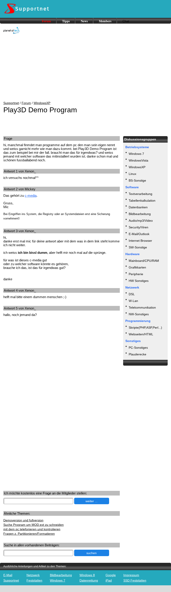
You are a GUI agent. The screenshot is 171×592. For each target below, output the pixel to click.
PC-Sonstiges (138, 347)
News (84, 21)
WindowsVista (138, 160)
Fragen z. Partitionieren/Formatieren (29, 533)
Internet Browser (140, 240)
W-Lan (133, 301)
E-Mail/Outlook (139, 234)
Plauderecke (137, 354)
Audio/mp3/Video (141, 220)
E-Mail (7, 575)
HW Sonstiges (139, 281)
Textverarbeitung (140, 194)
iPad (109, 580)
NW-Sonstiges (139, 314)
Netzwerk (33, 575)
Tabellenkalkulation (142, 200)
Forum (46, 21)
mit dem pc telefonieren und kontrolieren (31, 529)
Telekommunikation (142, 307)
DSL (132, 294)
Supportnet (11, 103)
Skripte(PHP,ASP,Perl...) (145, 327)
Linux (132, 174)
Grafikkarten (137, 267)
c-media (31, 195)
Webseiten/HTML (141, 334)
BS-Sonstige (137, 180)
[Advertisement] (85, 68)
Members (105, 21)
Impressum (131, 575)
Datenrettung (88, 580)
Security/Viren (138, 227)
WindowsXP (42, 103)
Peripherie (136, 274)
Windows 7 (136, 154)
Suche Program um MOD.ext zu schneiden (33, 524)
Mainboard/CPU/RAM (144, 260)
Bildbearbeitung (140, 214)
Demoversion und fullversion (23, 520)
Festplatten (34, 580)
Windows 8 (87, 575)
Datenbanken (138, 207)
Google (111, 575)
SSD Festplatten (134, 580)
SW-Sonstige (138, 247)
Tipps (66, 21)
